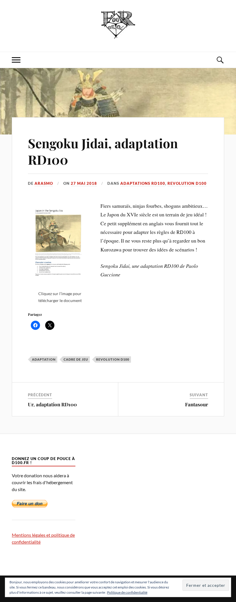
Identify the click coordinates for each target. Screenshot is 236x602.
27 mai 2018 (84, 183)
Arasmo (44, 183)
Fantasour (196, 404)
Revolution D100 (187, 183)
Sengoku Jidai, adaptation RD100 (103, 151)
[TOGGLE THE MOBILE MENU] (16, 60)
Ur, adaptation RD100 (52, 404)
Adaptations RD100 (142, 183)
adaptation (44, 359)
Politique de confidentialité (127, 592)
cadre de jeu (76, 359)
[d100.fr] (118, 34)
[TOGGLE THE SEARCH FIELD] (220, 60)
